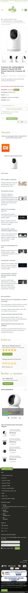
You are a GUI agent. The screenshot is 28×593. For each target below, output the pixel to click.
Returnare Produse (6, 483)
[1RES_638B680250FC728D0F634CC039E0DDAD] (11, 59)
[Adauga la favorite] (22, 122)
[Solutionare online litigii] (14, 579)
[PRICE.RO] (16, 568)
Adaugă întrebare (22, 75)
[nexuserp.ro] (4, 566)
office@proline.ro (6, 515)
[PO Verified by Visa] (24, 566)
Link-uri (24, 1)
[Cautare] (2, 10)
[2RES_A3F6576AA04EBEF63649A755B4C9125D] (17, 59)
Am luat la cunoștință (8, 548)
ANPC (3, 493)
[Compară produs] (19, 418)
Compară (4, 1)
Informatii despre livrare (7, 475)
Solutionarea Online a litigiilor (8, 498)
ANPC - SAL (4, 496)
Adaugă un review (7, 354)
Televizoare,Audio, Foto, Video (10, 19)
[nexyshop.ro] (12, 566)
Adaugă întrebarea (8, 383)
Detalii (17, 89)
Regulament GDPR (6, 485)
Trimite (17, 548)
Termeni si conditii (6, 480)
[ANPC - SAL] (14, 573)
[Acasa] (1, 19)
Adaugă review (12, 75)
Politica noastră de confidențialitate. (13, 587)
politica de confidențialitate (6, 113)
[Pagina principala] (12, 10)
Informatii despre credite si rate (9, 490)
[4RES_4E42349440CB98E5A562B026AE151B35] (4, 59)
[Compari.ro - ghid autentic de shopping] (8, 551)
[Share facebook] (18, 122)
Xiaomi (7, 95)
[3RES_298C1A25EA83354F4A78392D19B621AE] (24, 59)
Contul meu (18, 1)
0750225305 (5, 511)
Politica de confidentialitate (8, 488)
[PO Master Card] (11, 568)
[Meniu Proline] (22, 9)
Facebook (5, 525)
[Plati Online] (19, 566)
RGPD (12, 548)
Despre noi (4, 478)
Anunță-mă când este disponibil (14, 109)
